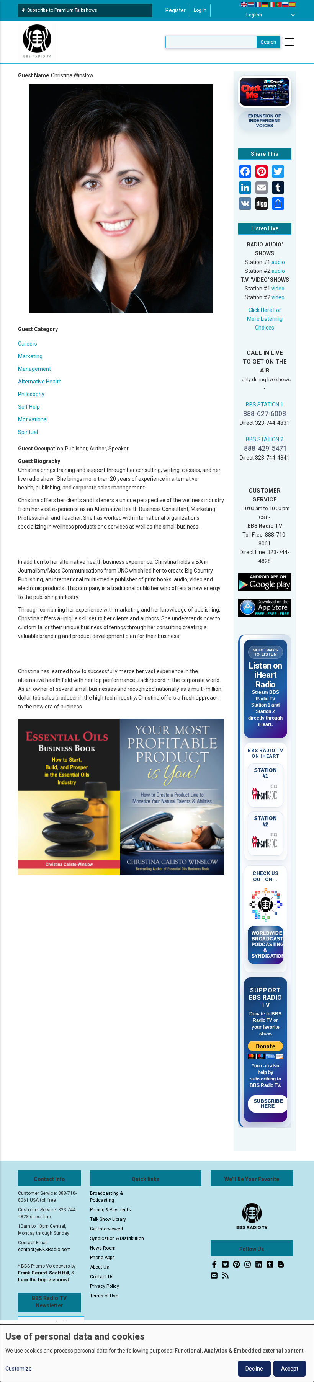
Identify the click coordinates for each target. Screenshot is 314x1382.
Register (175, 10)
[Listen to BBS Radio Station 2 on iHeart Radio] (266, 841)
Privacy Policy (104, 1286)
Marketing (30, 356)
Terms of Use (104, 1296)
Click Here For (265, 310)
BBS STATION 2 (264, 439)
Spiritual (28, 432)
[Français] (258, 4)
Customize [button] (18, 1369)
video (278, 289)
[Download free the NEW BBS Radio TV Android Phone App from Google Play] (265, 582)
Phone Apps (102, 1257)
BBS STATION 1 (264, 404)
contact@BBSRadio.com (44, 1249)
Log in (200, 10)
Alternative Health (40, 382)
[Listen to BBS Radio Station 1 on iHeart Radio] (266, 792)
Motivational (33, 419)
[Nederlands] (251, 4)
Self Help (29, 407)
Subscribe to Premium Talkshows (62, 10)
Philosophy (31, 394)
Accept (289, 1369)
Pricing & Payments (110, 1209)
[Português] (278, 4)
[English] (244, 4)
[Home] (37, 42)
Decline (254, 1369)
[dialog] (157, 1353)
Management (34, 369)
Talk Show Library (108, 1219)
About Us (99, 1267)
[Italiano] (271, 4)
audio (278, 262)
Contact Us (102, 1276)
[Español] (292, 4)
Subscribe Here (268, 1103)
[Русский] (285, 4)
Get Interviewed (106, 1229)
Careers (27, 344)
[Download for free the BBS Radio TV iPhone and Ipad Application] (265, 607)
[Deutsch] (265, 4)
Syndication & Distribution (117, 1238)
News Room (103, 1248)
